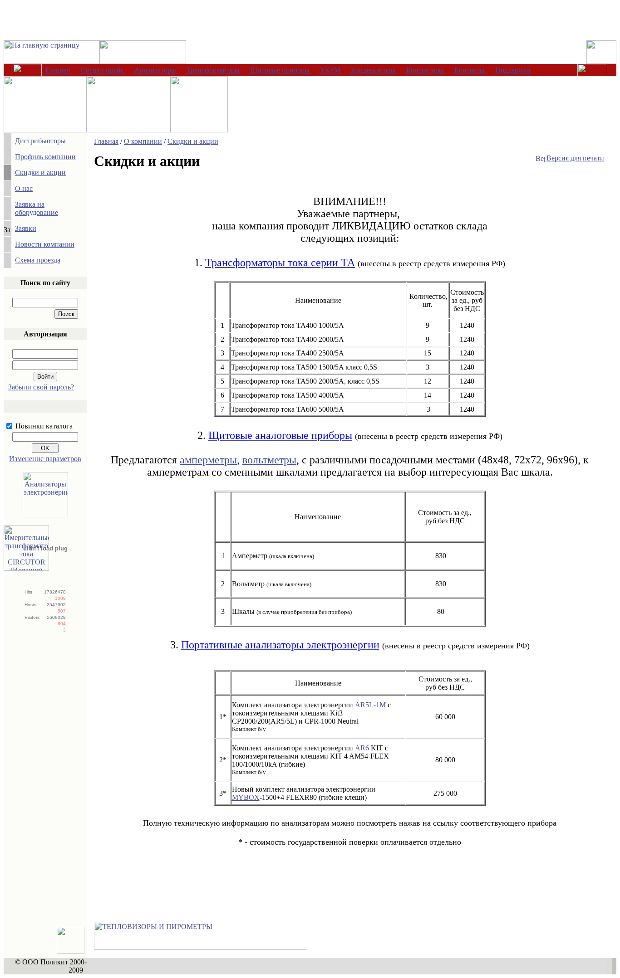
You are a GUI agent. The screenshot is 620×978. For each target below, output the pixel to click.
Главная (106, 141)
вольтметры (269, 460)
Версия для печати (575, 158)
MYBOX (246, 797)
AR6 (362, 748)
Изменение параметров (45, 458)
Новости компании (44, 244)
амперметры (208, 460)
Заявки (25, 228)
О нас (24, 188)
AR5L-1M (370, 705)
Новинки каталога (44, 426)
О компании (143, 141)
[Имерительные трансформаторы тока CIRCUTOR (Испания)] (26, 568)
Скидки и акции (40, 172)
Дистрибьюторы (40, 141)
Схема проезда (37, 260)
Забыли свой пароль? (41, 387)
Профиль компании (45, 157)
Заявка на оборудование (36, 208)
